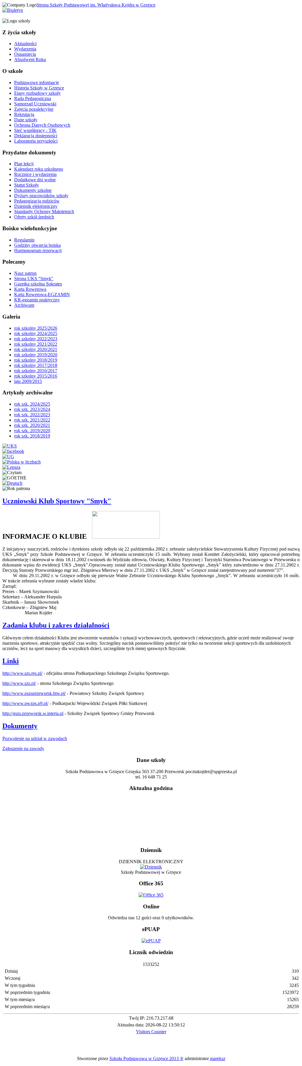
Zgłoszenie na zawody (23, 748)
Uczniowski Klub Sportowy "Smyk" (56, 501)
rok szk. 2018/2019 (32, 435)
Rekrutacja (24, 114)
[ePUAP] (151, 940)
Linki (10, 661)
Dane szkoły (25, 119)
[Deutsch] (12, 483)
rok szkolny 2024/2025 (35, 333)
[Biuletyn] (12, 10)
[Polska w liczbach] (21, 461)
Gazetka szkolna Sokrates (38, 283)
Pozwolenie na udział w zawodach (34, 738)
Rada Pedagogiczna (32, 98)
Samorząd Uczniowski (35, 103)
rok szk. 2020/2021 (32, 425)
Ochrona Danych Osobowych (42, 125)
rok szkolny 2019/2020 (35, 354)
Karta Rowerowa (30, 289)
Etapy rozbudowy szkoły (37, 93)
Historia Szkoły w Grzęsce (39, 87)
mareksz (217, 1058)
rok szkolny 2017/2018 (35, 365)
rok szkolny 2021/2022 (35, 344)
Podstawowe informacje (36, 82)
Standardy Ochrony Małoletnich (44, 211)
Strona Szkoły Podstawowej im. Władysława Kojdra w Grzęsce (96, 4)
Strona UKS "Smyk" (33, 278)
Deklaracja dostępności (35, 135)
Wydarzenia (25, 48)
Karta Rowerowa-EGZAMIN (42, 294)
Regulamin (24, 239)
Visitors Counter (151, 1031)
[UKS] (9, 445)
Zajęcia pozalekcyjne (33, 109)
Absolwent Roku (30, 59)
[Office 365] (151, 894)
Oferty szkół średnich (34, 216)
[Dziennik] (151, 866)
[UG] (8, 456)
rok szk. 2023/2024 (32, 409)
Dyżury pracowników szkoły (41, 195)
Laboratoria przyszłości (36, 140)
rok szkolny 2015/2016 (35, 375)
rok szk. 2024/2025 (32, 404)
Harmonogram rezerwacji (38, 250)
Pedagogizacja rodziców (37, 200)
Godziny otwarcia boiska (37, 245)
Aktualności (25, 43)
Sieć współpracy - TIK (35, 130)
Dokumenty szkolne (33, 190)
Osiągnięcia (25, 54)
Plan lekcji (24, 163)
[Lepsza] (11, 467)
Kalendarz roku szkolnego (38, 169)
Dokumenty (19, 726)
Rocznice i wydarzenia (35, 174)
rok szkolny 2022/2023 (35, 338)
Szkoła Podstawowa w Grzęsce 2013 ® (146, 1058)
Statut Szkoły (26, 184)
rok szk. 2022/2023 (32, 414)
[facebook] (13, 451)
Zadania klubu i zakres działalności (55, 625)
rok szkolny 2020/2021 (35, 349)
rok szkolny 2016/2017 (35, 370)
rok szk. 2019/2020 (32, 430)
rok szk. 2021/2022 (32, 419)
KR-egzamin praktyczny (37, 299)
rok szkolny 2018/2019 (35, 360)
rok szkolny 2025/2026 (35, 328)
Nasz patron (25, 273)
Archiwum (24, 305)
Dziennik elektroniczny (36, 206)
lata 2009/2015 (28, 381)
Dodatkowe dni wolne (35, 179)
